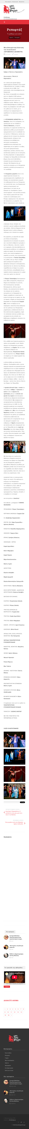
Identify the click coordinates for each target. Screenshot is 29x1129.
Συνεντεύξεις (8, 1053)
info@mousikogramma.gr (19, 1124)
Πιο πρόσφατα (10, 931)
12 (14, 1012)
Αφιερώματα (8, 1065)
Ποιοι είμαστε (8, 1)
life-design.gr (12, 1120)
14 (21, 1012)
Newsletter (21, 1)
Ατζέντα (7, 1063)
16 (8, 1015)
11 (11, 1012)
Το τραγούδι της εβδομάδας (13, 967)
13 (18, 1012)
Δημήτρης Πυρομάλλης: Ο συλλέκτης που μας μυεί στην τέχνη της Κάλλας (14, 813)
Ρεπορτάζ (17, 37)
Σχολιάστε (16, 54)
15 (5, 1015)
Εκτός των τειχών (9, 1070)
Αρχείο (7, 986)
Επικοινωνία (15, 1)
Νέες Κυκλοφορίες (9, 1060)
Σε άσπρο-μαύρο (9, 1068)
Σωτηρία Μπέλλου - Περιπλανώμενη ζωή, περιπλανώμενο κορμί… (16, 937)
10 (8, 1012)
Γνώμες (7, 1058)
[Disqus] (14, 859)
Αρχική (11, 37)
